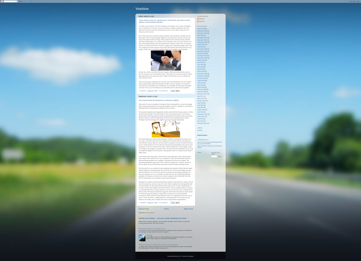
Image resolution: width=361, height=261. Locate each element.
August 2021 (201, 44)
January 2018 (201, 91)
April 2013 (200, 112)
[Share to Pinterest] (179, 91)
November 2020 (202, 51)
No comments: (163, 90)
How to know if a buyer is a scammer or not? (152, 228)
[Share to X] (175, 91)
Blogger (191, 256)
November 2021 (202, 40)
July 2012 (200, 118)
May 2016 (200, 103)
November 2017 (202, 94)
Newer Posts (144, 209)
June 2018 (200, 82)
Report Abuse (202, 135)
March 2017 (201, 98)
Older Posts (188, 209)
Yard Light (149, 235)
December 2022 (202, 33)
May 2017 (200, 96)
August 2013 (201, 109)
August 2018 (201, 80)
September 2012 (202, 114)
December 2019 (202, 55)
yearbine (200, 130)
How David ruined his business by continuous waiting (159, 100)
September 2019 (202, 58)
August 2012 (201, 116)
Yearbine (142, 9)
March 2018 (201, 87)
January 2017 (201, 100)
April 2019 (200, 69)
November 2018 (202, 76)
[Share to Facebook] (177, 91)
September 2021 (202, 42)
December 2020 (202, 49)
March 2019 (201, 71)
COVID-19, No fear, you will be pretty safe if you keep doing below (158, 244)
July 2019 (200, 62)
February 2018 (201, 89)
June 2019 (200, 64)
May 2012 (200, 121)
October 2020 (201, 53)
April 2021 (200, 46)
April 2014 (200, 107)
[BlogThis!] (173, 91)
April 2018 (200, 85)
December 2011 (202, 123)
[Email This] (172, 91)
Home (166, 209)
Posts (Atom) (151, 212)
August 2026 (201, 28)
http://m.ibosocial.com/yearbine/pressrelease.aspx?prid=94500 (209, 142)
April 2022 (200, 35)
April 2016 (200, 105)
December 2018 (202, 73)
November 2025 (202, 31)
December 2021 (202, 37)
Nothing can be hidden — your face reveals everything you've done (163, 218)
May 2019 (200, 67)
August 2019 (201, 60)
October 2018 (201, 78)
